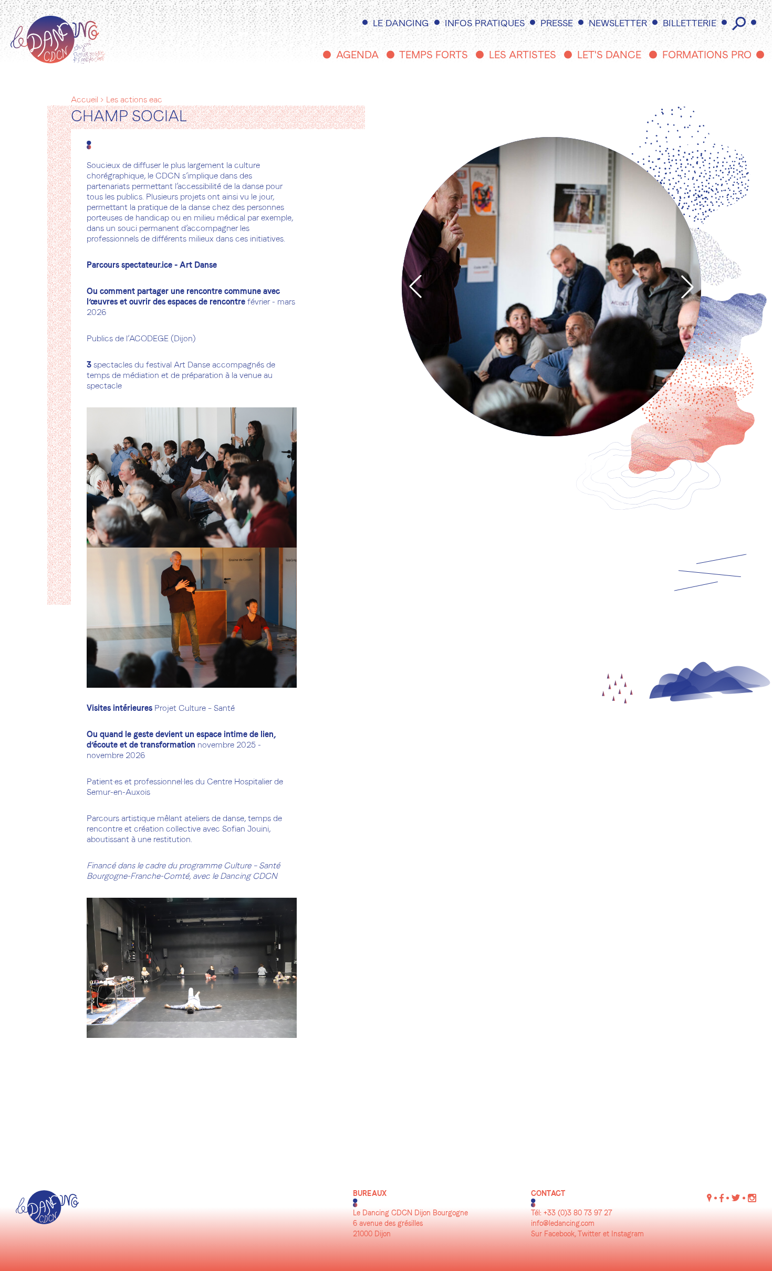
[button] (415, 286)
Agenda (357, 55)
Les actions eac (134, 100)
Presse (556, 23)
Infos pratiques (485, 23)
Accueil (84, 100)
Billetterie (689, 23)
